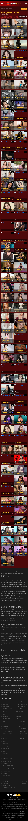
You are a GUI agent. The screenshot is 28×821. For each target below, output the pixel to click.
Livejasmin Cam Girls (7, 755)
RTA (10, 797)
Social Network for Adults (8, 745)
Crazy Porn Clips (6, 702)
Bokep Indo (22, 702)
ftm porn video (23, 733)
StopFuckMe (5, 716)
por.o (17, 718)
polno (4, 736)
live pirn (4, 701)
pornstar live (19, 714)
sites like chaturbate (7, 781)
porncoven (5, 724)
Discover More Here (7, 708)
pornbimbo (5, 777)
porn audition (6, 735)
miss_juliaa (5, 726)
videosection (22, 724)
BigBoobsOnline (6, 718)
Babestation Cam (23, 723)
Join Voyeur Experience (8, 765)
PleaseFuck (24, 781)
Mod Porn (5, 713)
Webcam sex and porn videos (9, 787)
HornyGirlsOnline (6, 771)
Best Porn (18, 716)
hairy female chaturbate (21, 713)
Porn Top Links (6, 748)
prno (4, 778)
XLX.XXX (4, 711)
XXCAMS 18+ (5, 743)
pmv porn (22, 735)
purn (4, 723)
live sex (4, 767)
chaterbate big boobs (7, 758)
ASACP (13, 797)
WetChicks (5, 738)
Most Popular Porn (7, 763)
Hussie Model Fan (7, 761)
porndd (4, 751)
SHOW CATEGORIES (6, 9)
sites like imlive (19, 711)
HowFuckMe (22, 706)
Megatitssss (5, 783)
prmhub (22, 738)
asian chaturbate (6, 785)
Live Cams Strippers (7, 731)
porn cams (24, 783)
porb (4, 721)
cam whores (23, 731)
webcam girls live (6, 746)
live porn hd (22, 721)
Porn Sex (5, 789)
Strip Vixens (22, 701)
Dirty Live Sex (6, 706)
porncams (5, 741)
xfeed (21, 708)
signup (24, 9)
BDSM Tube (5, 704)
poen (21, 736)
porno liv (21, 726)
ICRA (17, 797)
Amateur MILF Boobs (7, 733)
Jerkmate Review (6, 775)
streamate (5, 773)
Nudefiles (5, 756)
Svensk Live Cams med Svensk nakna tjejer (12, 768)
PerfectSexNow (23, 704)
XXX (4, 714)
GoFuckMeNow (22, 728)
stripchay (5, 728)
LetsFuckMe (5, 753)
